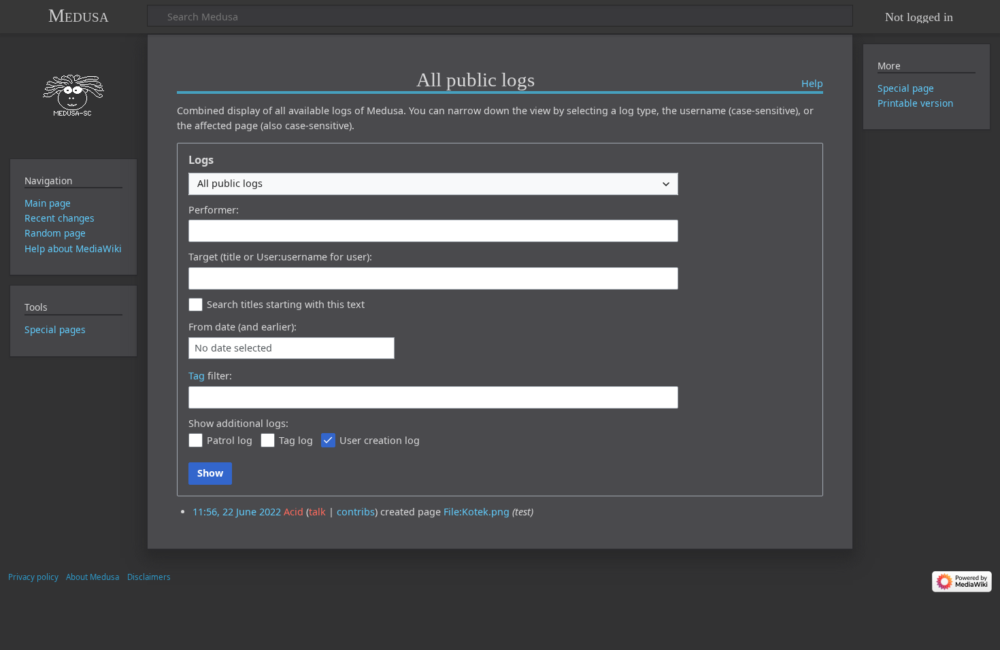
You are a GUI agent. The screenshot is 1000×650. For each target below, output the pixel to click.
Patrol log (229, 440)
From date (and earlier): (242, 326)
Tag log (296, 440)
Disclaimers (149, 577)
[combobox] (433, 184)
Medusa (78, 15)
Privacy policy (33, 577)
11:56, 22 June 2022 (237, 511)
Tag (196, 375)
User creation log (379, 440)
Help (812, 83)
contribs (356, 511)
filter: (210, 375)
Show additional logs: (238, 423)
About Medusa (92, 577)
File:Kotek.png (477, 511)
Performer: (213, 209)
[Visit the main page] (73, 95)
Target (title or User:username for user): (280, 256)
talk (317, 511)
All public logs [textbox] (230, 183)
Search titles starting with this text (286, 304)
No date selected (233, 348)
